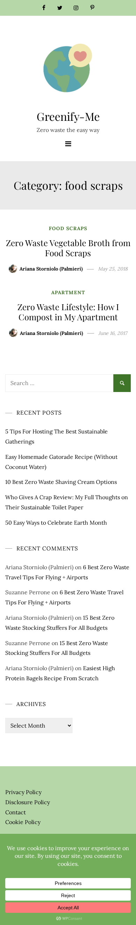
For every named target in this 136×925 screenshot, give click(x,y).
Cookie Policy (22, 821)
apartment (68, 292)
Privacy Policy (23, 792)
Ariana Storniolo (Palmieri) (51, 269)
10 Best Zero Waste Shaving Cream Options (61, 481)
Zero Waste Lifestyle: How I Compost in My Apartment (68, 311)
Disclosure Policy (27, 802)
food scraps (68, 228)
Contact (15, 812)
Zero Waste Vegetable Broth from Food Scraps (68, 247)
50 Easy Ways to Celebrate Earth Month (56, 522)
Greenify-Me (68, 116)
